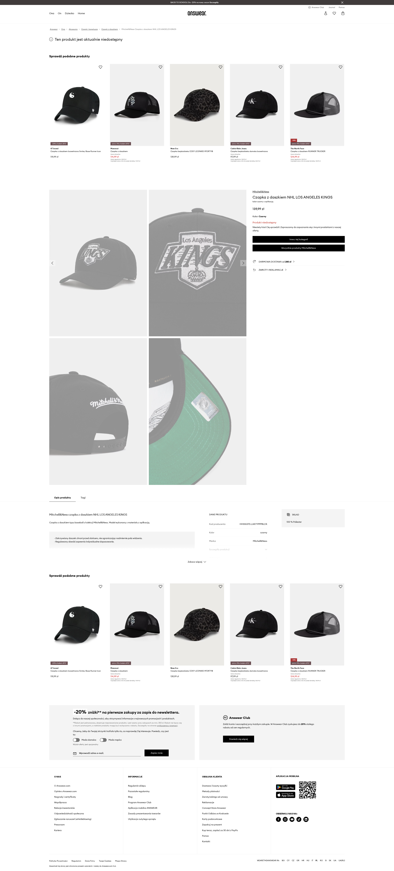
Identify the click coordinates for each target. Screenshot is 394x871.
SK (330, 860)
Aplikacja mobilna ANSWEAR (142, 808)
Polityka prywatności (58, 861)
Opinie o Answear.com (65, 791)
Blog (130, 796)
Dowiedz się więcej (238, 739)
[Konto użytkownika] (326, 13)
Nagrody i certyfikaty (65, 796)
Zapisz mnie (157, 753)
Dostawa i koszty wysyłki (214, 785)
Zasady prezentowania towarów (144, 813)
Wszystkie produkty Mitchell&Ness (298, 248)
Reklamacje (208, 802)
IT (312, 860)
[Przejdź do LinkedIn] (306, 819)
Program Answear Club (139, 802)
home (81, 13)
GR (298, 860)
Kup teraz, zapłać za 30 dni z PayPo (220, 830)
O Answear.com (62, 785)
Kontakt (206, 841)
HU (308, 860)
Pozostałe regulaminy (139, 791)
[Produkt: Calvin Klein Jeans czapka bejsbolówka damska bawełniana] (257, 105)
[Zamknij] (342, 2)
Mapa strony (121, 861)
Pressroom (59, 824)
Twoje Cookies (105, 861)
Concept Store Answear (214, 808)
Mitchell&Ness (261, 191)
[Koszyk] (343, 13)
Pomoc (205, 835)
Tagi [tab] (83, 497)
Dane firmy (90, 861)
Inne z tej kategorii (298, 239)
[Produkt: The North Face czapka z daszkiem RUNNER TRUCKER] (317, 105)
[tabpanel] (197, 533)
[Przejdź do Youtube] (291, 819)
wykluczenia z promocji (167, 725)
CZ (293, 860)
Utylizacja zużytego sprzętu (142, 819)
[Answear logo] (197, 13)
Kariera (58, 830)
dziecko (69, 13)
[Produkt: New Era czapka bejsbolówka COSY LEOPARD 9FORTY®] (197, 105)
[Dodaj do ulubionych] (100, 67)
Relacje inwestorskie (64, 808)
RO (321, 860)
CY (288, 860)
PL (317, 860)
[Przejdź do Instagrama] (285, 819)
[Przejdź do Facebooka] (278, 819)
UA (335, 860)
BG (283, 860)
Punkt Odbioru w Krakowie (215, 813)
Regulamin (76, 861)
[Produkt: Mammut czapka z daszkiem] (137, 105)
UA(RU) (342, 860)
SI (326, 860)
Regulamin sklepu (137, 785)
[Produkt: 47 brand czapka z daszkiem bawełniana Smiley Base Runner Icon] (77, 105)
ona (51, 13)
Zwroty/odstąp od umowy (215, 796)
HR (303, 860)
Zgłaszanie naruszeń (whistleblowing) (72, 819)
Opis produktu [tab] (62, 497)
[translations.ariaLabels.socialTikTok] (299, 819)
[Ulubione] (334, 13)
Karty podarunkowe (212, 819)
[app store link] (285, 794)
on (59, 13)
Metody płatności (211, 791)
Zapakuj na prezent (212, 824)
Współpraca (60, 802)
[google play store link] (285, 787)
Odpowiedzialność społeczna (69, 813)
